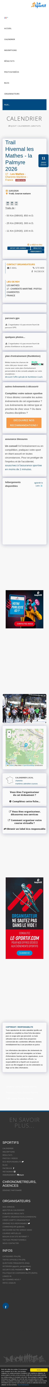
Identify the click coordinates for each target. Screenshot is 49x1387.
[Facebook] (6, 1306)
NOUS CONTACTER (11, 1243)
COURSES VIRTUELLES (12, 1233)
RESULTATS (7, 1155)
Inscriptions (10, 50)
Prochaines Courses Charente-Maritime (22, 1092)
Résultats (9, 61)
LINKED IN (7, 1276)
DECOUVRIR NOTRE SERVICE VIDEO (17, 1230)
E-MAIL (13, 268)
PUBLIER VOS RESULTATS (13, 1213)
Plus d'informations (23, 1385)
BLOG (5, 1165)
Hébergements (36, 251)
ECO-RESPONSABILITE (12, 1161)
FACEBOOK (39, 271)
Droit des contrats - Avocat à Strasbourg (19, 1340)
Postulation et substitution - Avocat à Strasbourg (22, 1346)
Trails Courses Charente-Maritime (19, 1098)
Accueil (7, 28)
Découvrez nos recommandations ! (24, 423)
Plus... (7, 104)
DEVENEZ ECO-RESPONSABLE (15, 1223)
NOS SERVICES (9, 1207)
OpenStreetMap (28, 765)
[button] (26, 745)
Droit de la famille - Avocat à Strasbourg (19, 1323)
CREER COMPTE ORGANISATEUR (16, 1220)
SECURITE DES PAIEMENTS (14, 1269)
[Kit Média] (24, 609)
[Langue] (24, 17)
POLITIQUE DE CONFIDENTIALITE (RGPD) (20, 1273)
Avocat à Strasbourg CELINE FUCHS (17, 1289)
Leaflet (11, 765)
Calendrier (9, 39)
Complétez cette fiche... (26, 801)
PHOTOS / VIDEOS (10, 1158)
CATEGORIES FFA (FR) (12, 1256)
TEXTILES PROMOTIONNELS (14, 1240)
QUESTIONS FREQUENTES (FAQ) (16, 1263)
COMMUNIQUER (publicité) (13, 1226)
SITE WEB (39, 268)
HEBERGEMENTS (10, 1175)
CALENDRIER (8, 1148)
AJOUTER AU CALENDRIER (13, 1210)
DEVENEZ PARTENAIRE (12, 1190)
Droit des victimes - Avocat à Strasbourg (19, 1330)
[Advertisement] (24, 664)
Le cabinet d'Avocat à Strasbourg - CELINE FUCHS (23, 1299)
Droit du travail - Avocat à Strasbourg (18, 1336)
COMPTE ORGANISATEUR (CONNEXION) (19, 1217)
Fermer (39, 1370)
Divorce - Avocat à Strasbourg (15, 1320)
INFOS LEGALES (9, 1283)
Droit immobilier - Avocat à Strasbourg (18, 1333)
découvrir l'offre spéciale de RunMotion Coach (23, 377)
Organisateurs (11, 94)
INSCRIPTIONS (9, 1152)
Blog (6, 83)
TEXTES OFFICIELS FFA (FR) (14, 1259)
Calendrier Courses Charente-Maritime (21, 1086)
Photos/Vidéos (11, 72)
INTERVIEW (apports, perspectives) (17, 1266)
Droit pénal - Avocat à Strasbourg (16, 1326)
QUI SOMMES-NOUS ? (12, 1279)
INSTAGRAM (8, 1171)
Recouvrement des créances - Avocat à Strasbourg (23, 1343)
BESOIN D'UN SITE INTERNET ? (16, 1236)
